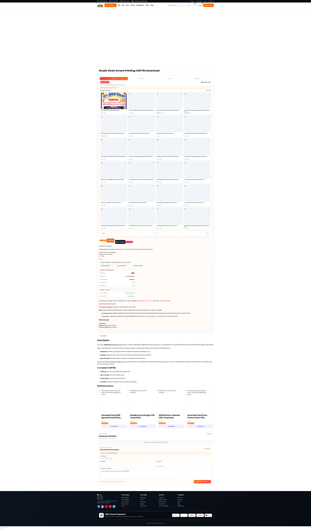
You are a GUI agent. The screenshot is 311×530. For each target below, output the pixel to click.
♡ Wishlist (110, 240)
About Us (180, 497)
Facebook (111, 63)
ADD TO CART (120, 242)
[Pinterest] (110, 506)
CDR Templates (125, 497)
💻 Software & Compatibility (108, 252)
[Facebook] (98, 506)
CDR (119, 5)
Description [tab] (103, 336)
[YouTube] (106, 506)
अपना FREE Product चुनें (155, 90)
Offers (147, 5)
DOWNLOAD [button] (104, 423)
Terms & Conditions (164, 506)
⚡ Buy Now (103, 240)
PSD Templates (125, 499)
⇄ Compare (114, 426)
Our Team (180, 499)
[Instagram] (102, 506)
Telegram (120, 63)
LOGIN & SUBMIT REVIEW (201, 481)
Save (128, 62)
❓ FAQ (102, 256)
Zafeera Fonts (124, 504)
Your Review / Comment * (106, 468)
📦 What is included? (106, 246)
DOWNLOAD (129, 242)
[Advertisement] (155, 20)
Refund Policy (162, 501)
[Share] (4, 527)
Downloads (143, 501)
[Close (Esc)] (5, 527)
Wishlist (142, 504)
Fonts (127, 5)
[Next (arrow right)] (2, 529)
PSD (123, 5)
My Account (143, 497)
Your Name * (103, 461)
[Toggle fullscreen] (2, 527)
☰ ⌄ (110, 5)
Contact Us (211, 1)
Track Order (199, 1)
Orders (142, 499)
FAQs (205, 1)
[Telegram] (113, 506)
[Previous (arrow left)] (0, 529)
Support (192, 1)
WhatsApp (101, 63)
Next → (208, 233)
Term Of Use (162, 504)
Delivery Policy (162, 499)
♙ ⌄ (208, 5)
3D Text (133, 5)
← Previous (103, 233)
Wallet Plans (140, 5)
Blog (152, 5)
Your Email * (160, 464)
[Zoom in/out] (0, 527)
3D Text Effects (125, 501)
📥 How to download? (106, 254)
